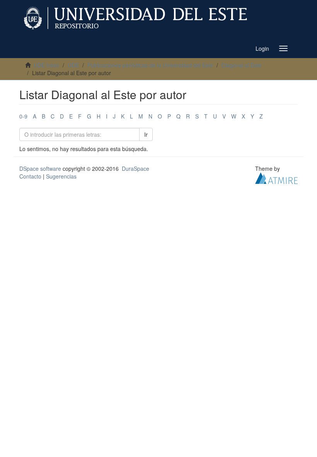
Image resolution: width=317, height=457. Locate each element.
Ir (146, 134)
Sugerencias (61, 176)
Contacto (30, 176)
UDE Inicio (46, 65)
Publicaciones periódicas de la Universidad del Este (150, 65)
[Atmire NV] (276, 177)
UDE (73, 65)
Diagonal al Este (241, 65)
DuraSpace (135, 168)
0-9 (23, 116)
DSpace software (40, 168)
